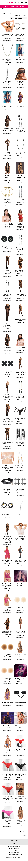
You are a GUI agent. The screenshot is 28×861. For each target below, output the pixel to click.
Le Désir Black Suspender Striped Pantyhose (7, 272)
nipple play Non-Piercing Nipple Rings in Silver (20, 36)
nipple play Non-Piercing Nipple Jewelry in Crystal (20, 130)
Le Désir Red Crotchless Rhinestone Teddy (20, 225)
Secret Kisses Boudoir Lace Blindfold (20, 83)
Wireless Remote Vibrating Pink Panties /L (7, 822)
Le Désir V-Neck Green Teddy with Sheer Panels (20, 633)
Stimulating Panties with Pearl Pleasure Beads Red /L (7, 774)
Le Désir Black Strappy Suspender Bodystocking (20, 373)
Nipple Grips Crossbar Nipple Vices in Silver (20, 491)
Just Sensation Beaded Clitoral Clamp (7, 83)
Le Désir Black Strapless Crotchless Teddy (20, 319)
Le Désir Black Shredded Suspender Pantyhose (20, 296)
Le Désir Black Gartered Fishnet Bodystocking (7, 349)
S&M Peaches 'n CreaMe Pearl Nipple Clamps (7, 467)
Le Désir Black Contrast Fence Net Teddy (7, 177)
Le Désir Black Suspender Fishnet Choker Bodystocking (20, 177)
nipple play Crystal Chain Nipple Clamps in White (7, 59)
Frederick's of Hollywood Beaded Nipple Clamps (20, 396)
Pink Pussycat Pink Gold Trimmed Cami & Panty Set (7, 585)
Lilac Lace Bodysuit (7, 702)
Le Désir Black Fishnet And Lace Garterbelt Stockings (7, 420)
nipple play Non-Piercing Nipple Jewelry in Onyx (7, 296)
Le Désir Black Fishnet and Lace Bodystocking (7, 154)
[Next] (24, 15)
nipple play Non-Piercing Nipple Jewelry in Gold (7, 201)
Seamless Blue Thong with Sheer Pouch (7, 751)
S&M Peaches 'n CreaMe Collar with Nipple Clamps (20, 538)
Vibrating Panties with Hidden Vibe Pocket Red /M (7, 798)
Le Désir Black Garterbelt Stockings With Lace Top (7, 396)
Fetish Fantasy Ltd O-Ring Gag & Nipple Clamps (7, 36)
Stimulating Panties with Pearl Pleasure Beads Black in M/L (20, 774)
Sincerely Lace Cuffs (20, 702)
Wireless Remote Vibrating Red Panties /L (20, 751)
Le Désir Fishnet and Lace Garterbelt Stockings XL (7, 444)
